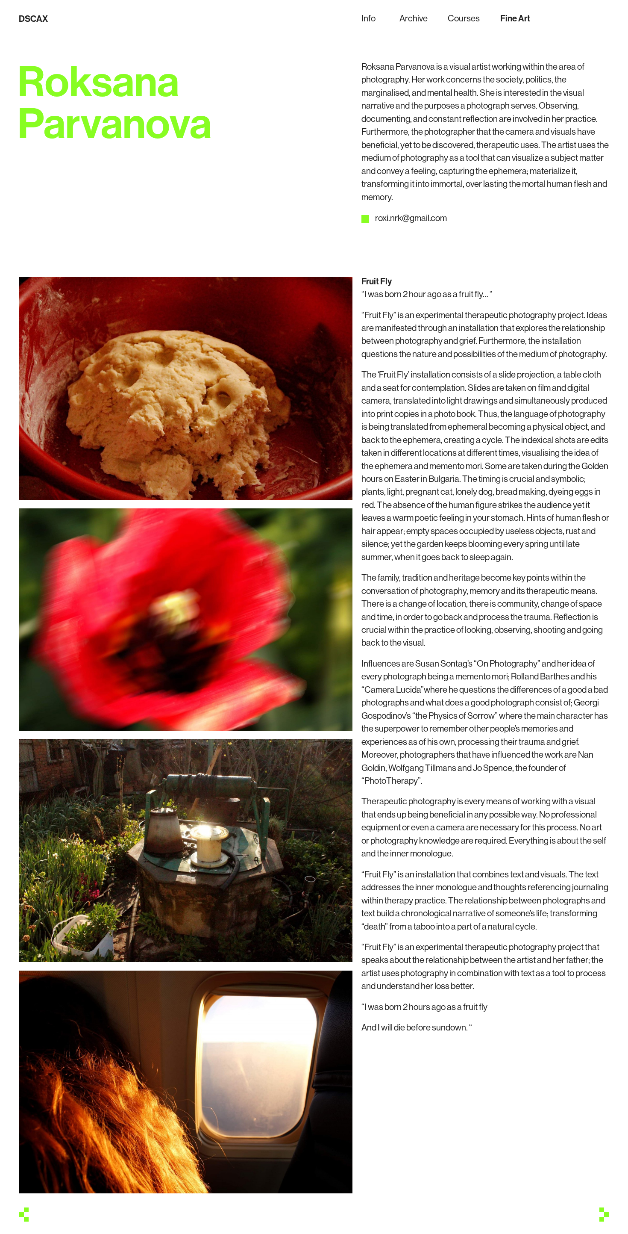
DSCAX (33, 18)
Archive (413, 17)
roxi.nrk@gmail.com (411, 217)
